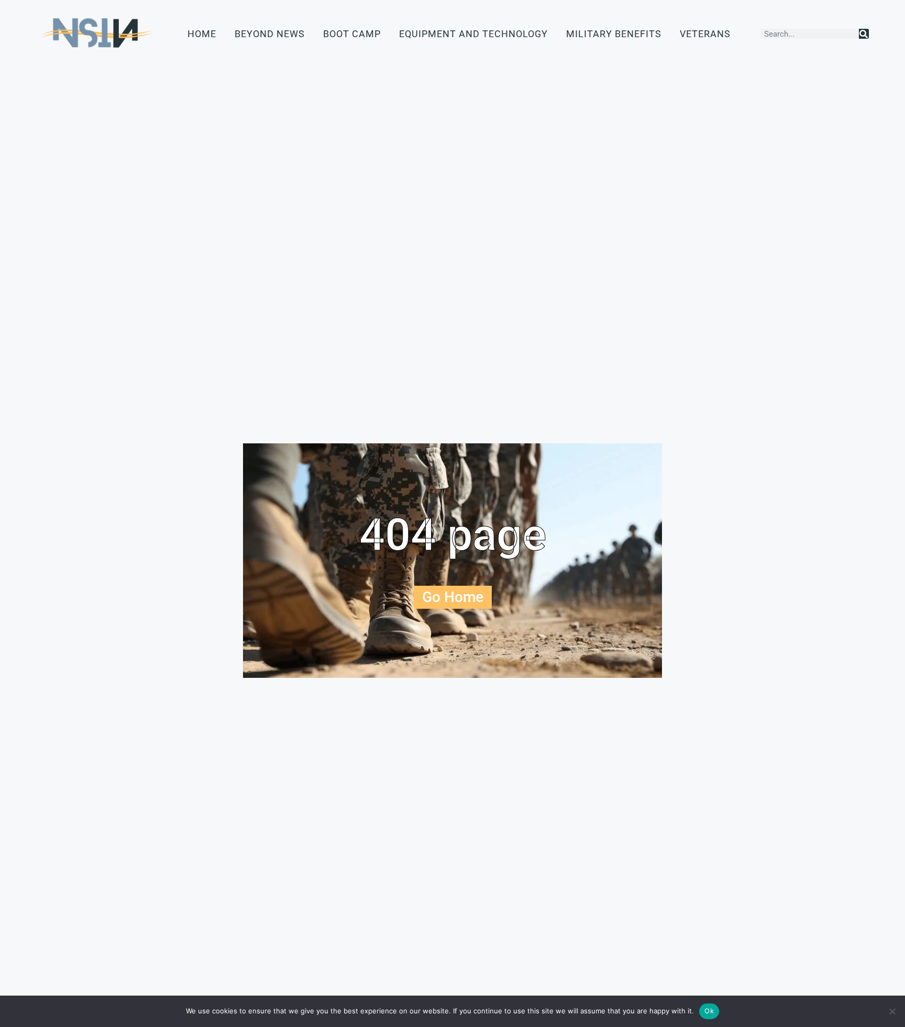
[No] (892, 1011)
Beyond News (270, 33)
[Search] (864, 34)
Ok (709, 1011)
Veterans (705, 33)
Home (201, 33)
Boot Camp (352, 33)
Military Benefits (613, 33)
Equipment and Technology (473, 33)
